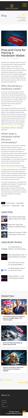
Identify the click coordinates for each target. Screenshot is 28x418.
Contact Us (4, 406)
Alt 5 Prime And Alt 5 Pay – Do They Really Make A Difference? (16, 264)
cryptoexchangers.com (12, 413)
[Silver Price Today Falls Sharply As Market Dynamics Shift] (4, 227)
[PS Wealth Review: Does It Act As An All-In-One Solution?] (4, 270)
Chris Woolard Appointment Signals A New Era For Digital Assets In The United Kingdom (17, 218)
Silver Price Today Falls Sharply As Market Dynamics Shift (17, 226)
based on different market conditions (11, 167)
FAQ (3, 404)
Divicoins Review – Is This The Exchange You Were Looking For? (16, 277)
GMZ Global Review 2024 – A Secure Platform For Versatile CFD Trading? (17, 256)
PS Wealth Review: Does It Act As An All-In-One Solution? (16, 269)
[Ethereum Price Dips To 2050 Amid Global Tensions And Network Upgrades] (4, 234)
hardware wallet (15, 205)
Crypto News (21, 16)
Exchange (4, 402)
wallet (22, 205)
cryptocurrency (6, 205)
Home (23, 14)
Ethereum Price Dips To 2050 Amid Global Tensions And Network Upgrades (17, 234)
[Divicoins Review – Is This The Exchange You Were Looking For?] (4, 278)
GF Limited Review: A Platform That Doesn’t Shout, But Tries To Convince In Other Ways (17, 248)
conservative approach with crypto (10, 126)
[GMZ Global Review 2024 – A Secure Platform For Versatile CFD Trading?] (4, 257)
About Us (4, 400)
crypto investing (10, 203)
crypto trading (19, 203)
